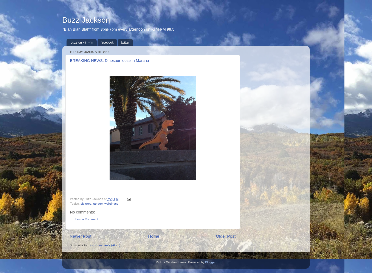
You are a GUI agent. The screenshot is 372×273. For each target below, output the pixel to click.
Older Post (226, 236)
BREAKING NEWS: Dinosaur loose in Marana (109, 60)
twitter (125, 42)
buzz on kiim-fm (82, 42)
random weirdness (105, 203)
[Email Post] (128, 199)
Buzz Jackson (86, 20)
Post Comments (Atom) (104, 245)
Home (153, 236)
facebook (107, 42)
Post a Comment (86, 219)
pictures (86, 203)
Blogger (210, 262)
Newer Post (80, 236)
